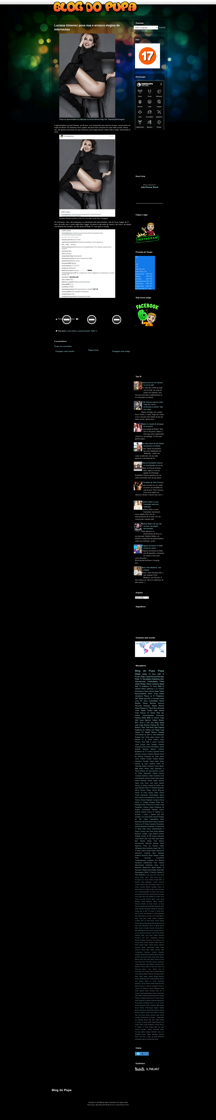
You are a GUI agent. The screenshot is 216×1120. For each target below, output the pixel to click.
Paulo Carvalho (150, 824)
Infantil (147, 732)
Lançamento (160, 962)
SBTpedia (138, 848)
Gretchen (137, 949)
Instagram (161, 952)
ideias (136, 1036)
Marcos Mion (160, 974)
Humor (152, 713)
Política (153, 870)
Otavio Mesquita (155, 988)
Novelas (160, 677)
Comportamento (140, 860)
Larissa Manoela (140, 964)
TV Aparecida (159, 826)
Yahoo (160, 1032)
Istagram (161, 954)
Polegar (143, 998)
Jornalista (161, 894)
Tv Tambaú (156, 812)
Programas (160, 696)
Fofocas (143, 713)
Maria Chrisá (139, 976)
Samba (148, 1015)
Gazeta (142, 744)
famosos (149, 913)
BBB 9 (148, 742)
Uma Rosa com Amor (149, 783)
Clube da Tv (160, 884)
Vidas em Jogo (159, 1027)
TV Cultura (138, 1022)
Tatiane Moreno (158, 706)
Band (162, 684)
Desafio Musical (139, 923)
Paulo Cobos (156, 993)
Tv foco (152, 674)
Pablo (162, 988)
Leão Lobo (148, 838)
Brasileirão (149, 882)
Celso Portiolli (140, 759)
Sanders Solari (154, 1015)
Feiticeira (137, 935)
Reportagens (139, 872)
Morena (141, 981)
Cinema (161, 689)
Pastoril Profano (147, 993)
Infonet (162, 892)
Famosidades (153, 795)
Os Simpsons (144, 988)
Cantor (154, 742)
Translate (144, 31)
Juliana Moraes (158, 720)
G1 (148, 713)
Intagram (137, 954)
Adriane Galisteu (157, 749)
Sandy (150, 780)
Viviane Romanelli (153, 1029)
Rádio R (156, 1012)
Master (146, 976)
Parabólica (138, 807)
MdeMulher (143, 978)
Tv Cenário (151, 911)
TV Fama (153, 686)
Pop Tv (153, 998)
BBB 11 (150, 718)
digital (148, 1034)
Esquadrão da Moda (149, 892)
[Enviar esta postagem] (77, 319)
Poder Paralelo (159, 995)
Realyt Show (145, 684)
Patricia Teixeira (140, 800)
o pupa (148, 1036)
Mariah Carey (156, 899)
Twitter (161, 691)
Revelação (147, 908)
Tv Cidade (138, 1027)
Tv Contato (144, 802)
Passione (138, 706)
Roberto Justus (159, 747)
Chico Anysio (148, 792)
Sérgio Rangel (160, 1019)
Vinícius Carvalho (140, 1029)
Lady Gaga (139, 725)
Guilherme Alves (152, 865)
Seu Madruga (139, 1019)
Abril (136, 720)
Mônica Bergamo (158, 901)
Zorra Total (143, 913)
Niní (160, 983)
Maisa (162, 838)
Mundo (142, 841)
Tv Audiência (144, 686)
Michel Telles (150, 978)
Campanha (161, 918)
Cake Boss (142, 918)
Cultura (137, 732)
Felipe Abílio (154, 761)
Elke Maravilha (139, 930)
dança (144, 1034)
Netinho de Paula (146, 904)
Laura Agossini (145, 720)
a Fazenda (155, 698)
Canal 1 (147, 814)
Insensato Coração (150, 952)
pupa (143, 1039)
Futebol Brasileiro (158, 788)
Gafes (143, 947)
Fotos (157, 892)
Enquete (156, 930)
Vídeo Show (146, 829)
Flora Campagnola (152, 937)
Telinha (159, 872)
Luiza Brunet (152, 969)
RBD (158, 1005)
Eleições (142, 788)
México (159, 867)
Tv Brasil (138, 829)
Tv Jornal (157, 911)
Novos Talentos (159, 821)
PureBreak (146, 1003)
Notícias (147, 725)
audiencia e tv (152, 689)
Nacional (148, 843)
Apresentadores (140, 694)
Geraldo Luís (139, 817)
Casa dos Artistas (150, 884)
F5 (143, 732)
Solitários (149, 848)
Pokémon (137, 998)
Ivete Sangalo (152, 744)
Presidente (141, 1000)
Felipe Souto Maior (147, 935)
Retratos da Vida (146, 771)
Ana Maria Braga (157, 723)
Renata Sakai (146, 1010)
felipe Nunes (155, 737)
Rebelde (143, 780)
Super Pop (157, 848)
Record (154, 677)
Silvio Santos (149, 691)
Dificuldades (145, 925)
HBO (147, 949)
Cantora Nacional (158, 882)
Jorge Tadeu (155, 957)
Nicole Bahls (154, 983)
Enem (151, 930)
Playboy (161, 744)
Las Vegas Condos (122, 1102)
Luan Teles (158, 966)
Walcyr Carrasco (148, 766)
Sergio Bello (160, 1017)
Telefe (149, 1022)
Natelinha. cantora (140, 983)
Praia (136, 1000)
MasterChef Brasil (149, 867)
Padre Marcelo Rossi (141, 990)
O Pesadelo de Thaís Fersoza (152, 482)
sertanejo (142, 875)
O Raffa (144, 870)
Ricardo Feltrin (158, 846)
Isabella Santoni (153, 954)
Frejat (141, 942)
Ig (142, 763)
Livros (143, 804)
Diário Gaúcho (139, 928)
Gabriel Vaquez (153, 945)
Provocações (138, 1003)
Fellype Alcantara (159, 935)
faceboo (161, 1034)
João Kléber (150, 959)
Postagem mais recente (65, 351)
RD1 (153, 906)
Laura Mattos (150, 964)
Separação (147, 773)
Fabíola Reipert (158, 759)
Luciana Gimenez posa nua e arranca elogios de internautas (87, 27)
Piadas (150, 995)
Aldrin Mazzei (142, 916)
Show (144, 848)
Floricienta (149, 940)
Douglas (146, 928)
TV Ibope (144, 1022)
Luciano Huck (143, 797)
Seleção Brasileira (141, 826)
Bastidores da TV (141, 751)
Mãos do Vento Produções (154, 981)
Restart (152, 1010)
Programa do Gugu (151, 756)
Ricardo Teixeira (159, 1010)
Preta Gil (147, 846)
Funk (155, 863)
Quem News (155, 778)
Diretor (162, 925)
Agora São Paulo (155, 875)
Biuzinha (137, 882)
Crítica (156, 792)
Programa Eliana (141, 747)
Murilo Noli (152, 841)
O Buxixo (141, 986)
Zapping (161, 727)
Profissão (147, 1000)
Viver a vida (145, 723)
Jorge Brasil (139, 838)
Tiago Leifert (141, 850)
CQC (162, 737)
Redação (157, 906)
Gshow (144, 949)
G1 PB (149, 836)
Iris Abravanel (144, 954)
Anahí (156, 831)
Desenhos (157, 776)
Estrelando (144, 795)
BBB (136, 768)
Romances (154, 908)
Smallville (151, 826)
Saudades (161, 908)
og (152, 1036)
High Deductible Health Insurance (106, 1105)
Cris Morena (159, 860)
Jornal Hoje (143, 959)
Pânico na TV (149, 696)
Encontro (146, 930)
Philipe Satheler (143, 995)
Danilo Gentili (154, 920)
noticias (159, 850)
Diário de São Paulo (152, 889)
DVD (148, 920)
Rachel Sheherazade (146, 1007)
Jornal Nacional (153, 894)
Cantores (155, 684)
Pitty (153, 995)
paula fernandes (159, 1036)
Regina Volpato (159, 1007)
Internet (137, 689)
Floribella (142, 940)
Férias (136, 945)
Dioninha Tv (142, 889)
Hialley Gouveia (155, 949)
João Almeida (150, 896)
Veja (156, 727)
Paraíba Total (139, 993)
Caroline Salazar (140, 884)
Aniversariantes (148, 715)
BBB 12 (161, 879)
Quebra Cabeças (140, 1005)
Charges (152, 802)
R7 (141, 701)
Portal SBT (160, 870)
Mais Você (155, 838)
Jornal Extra (148, 817)
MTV (136, 723)
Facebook (138, 863)
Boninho (155, 771)
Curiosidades (153, 701)
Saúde (155, 780)
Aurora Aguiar (159, 766)
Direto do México (155, 925)
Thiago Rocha (151, 790)
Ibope (157, 691)
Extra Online (72, 331)
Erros (160, 930)
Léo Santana (146, 971)
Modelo (156, 754)
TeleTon (153, 872)
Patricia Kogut (148, 807)
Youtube (161, 732)
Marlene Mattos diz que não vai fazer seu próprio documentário (152, 526)
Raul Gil (150, 747)
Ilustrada (147, 706)
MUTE (157, 971)
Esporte (137, 739)
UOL (148, 698)
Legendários (154, 819)
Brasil (144, 689)
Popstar (153, 725)
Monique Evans (140, 901)
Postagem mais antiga (121, 351)
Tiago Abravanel (156, 1022)
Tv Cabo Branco (159, 1024)
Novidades (147, 679)
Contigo (144, 833)
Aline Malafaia (158, 853)
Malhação (160, 734)
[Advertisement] (150, 152)
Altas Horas (154, 877)
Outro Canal (160, 804)
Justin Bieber (140, 710)
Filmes (145, 703)
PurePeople (146, 809)
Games (154, 836)
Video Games (91, 1105)
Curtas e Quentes (153, 751)
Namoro (155, 843)
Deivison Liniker (147, 776)
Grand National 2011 (122, 1105)
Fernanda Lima (140, 937)
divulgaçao (155, 1034)
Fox (154, 940)
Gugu (162, 718)
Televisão (138, 766)
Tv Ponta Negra (148, 1027)
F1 (143, 739)
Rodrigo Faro (139, 737)
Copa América (153, 833)
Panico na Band (159, 904)
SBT (159, 674)
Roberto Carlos (146, 812)
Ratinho (137, 812)
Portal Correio (160, 998)
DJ (145, 920)
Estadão (138, 836)
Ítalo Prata (155, 1039)
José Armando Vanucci (143, 778)
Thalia (147, 737)
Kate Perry (145, 962)
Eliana (137, 708)
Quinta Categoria (151, 1005)
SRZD (146, 872)
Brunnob (161, 708)
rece (146, 1039)
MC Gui (153, 971)
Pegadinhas (143, 906)
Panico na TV (139, 824)
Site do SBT (143, 911)
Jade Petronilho (156, 768)
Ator (136, 686)
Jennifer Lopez (139, 957)
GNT (162, 814)
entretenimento (157, 829)
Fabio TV (148, 788)
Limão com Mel (149, 966)
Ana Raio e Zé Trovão (152, 916)
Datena (153, 814)
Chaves (156, 718)
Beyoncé (138, 833)
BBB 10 (161, 686)
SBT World (139, 698)
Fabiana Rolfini (140, 718)
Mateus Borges (153, 976)
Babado (161, 831)
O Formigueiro (154, 986)
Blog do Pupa (145, 670)
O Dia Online (159, 797)
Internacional (140, 681)
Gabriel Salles (143, 945)
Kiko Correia (152, 962)
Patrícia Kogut (158, 739)
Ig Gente (148, 739)
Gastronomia (150, 947)
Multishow (149, 901)
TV (150, 872)
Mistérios (156, 978)
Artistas (156, 879)
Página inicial (93, 350)
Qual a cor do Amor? (157, 1003)
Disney (161, 833)
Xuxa (145, 701)
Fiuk (162, 776)
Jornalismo (139, 696)
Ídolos (150, 1039)
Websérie (154, 1032)
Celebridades (152, 681)
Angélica (138, 855)
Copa (162, 730)
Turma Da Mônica (149, 1024)
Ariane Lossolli (148, 785)
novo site (142, 1036)
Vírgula (154, 773)
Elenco (162, 928)
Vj (161, 812)
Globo (144, 674)
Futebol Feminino (149, 942)
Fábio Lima (158, 942)
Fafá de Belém (159, 933)
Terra (143, 742)
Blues (136, 918)
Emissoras (160, 715)
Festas (143, 836)
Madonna (151, 797)
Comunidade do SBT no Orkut (146, 734)
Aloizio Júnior (144, 877)
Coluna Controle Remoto (142, 887)
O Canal (146, 986)
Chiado (149, 759)
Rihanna (137, 1012)
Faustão (146, 761)
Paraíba (137, 906)
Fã (163, 942)
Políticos (148, 998)
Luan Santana (149, 763)
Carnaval (138, 776)
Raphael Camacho (153, 800)
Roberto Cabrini (145, 1012)
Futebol (149, 710)
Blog (143, 882)
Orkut (149, 870)
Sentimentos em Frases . (148, 1017)
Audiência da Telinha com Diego (147, 730)
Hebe (156, 710)
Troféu (141, 1024)
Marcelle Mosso (147, 821)
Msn (136, 841)
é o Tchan (155, 913)
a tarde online (151, 850)
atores (162, 756)
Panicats (152, 990)
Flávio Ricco (153, 708)
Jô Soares (157, 896)
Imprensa (161, 836)
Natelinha (156, 679)
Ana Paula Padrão (147, 879)
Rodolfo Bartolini (141, 749)
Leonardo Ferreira (145, 899)
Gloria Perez (160, 947)
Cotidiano (150, 860)
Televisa (138, 742)
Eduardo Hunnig (154, 928)
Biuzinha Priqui (147, 855)
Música (154, 732)
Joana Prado (148, 957)
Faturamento (148, 863)
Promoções (160, 824)
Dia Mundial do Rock (158, 923)
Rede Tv (94, 331)
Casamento (160, 858)
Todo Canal (145, 677)
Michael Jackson (157, 703)
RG (158, 725)
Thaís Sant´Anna (147, 727)
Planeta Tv (144, 708)
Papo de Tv (160, 990)
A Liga (147, 875)
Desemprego (148, 923)
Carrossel (147, 858)
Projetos (153, 1000)
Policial (150, 906)
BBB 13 (162, 916)
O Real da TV (150, 804)
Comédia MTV (139, 920)
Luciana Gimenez (84, 331)
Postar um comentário (63, 346)
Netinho (148, 983)
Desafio (162, 920)
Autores (161, 773)
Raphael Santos (158, 809)
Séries (150, 694)
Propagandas (160, 1000)
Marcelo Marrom (143, 974)
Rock (151, 1012)
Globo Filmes (144, 768)
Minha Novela (140, 790)
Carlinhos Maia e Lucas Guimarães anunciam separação (150, 504)
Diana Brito (138, 925)
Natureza (137, 904)
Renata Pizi (138, 1010)
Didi (158, 814)
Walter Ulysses (146, 1032)
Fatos (158, 802)
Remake (141, 908)
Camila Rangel (151, 918)
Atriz (162, 679)
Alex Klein (149, 831)
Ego (145, 698)
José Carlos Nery (140, 896)
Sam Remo (141, 1015)
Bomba (156, 855)
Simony (146, 1019)
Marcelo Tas (152, 974)
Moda (162, 899)
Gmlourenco (139, 691)
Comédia (153, 887)
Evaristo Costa (150, 933)
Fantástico (138, 761)
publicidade (138, 1039)
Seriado (137, 911)
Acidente (147, 853)
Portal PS (160, 763)
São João (152, 1019)
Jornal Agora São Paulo (142, 894)
